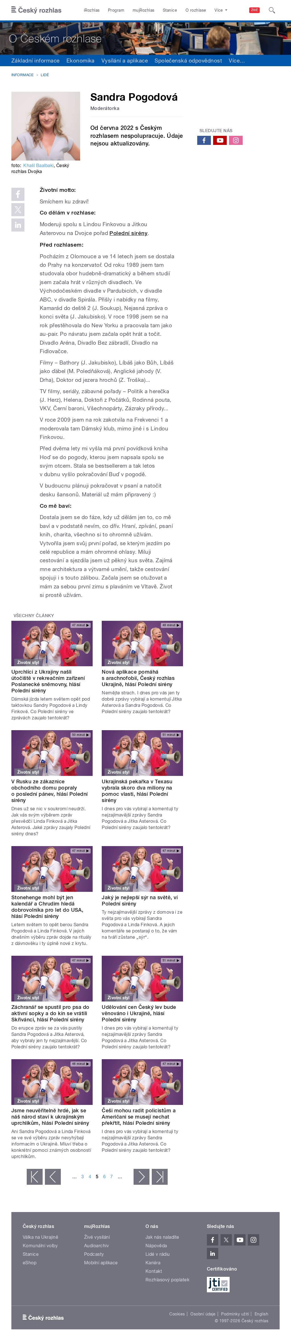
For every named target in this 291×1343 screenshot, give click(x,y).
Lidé (45, 75)
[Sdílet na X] (17, 209)
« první (35, 1177)
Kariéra (153, 1262)
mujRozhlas (144, 10)
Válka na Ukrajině (40, 1237)
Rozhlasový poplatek (167, 1279)
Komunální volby (40, 1245)
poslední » (160, 1177)
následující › (141, 1177)
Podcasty (94, 1254)
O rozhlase (196, 10)
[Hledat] (272, 10)
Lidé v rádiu (158, 1254)
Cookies (177, 1314)
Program (116, 10)
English (261, 1314)
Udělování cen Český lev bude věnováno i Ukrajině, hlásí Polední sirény (139, 1013)
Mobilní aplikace (101, 1262)
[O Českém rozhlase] (145, 37)
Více (237, 60)
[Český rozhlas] (36, 10)
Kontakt (154, 1271)
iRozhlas (92, 10)
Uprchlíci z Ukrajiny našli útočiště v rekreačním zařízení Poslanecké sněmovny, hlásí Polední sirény (48, 681)
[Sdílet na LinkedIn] (17, 225)
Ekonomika (80, 60)
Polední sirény (128, 233)
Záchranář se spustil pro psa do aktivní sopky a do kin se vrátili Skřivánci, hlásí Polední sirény (50, 1013)
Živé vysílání (97, 1237)
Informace (22, 75)
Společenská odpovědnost (188, 60)
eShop (29, 1262)
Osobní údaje (203, 1314)
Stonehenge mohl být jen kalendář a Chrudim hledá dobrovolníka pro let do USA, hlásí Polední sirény (47, 906)
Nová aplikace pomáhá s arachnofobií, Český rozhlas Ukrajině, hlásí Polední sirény (138, 678)
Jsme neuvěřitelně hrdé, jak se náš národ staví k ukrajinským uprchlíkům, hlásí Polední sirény (50, 1116)
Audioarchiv (96, 1245)
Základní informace (35, 60)
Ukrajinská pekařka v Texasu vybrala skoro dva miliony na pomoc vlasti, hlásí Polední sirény (137, 790)
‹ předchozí (53, 1177)
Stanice (170, 10)
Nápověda (156, 1245)
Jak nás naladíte (162, 1237)
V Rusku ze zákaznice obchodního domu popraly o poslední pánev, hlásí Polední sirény (49, 790)
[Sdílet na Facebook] (17, 194)
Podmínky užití (235, 1314)
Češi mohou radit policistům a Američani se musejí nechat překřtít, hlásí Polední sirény (139, 1116)
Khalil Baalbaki (38, 165)
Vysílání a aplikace (124, 60)
